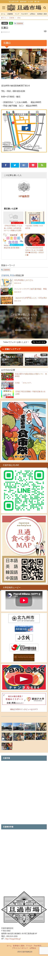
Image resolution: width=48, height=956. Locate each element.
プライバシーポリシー (20, 948)
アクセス (29, 946)
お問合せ (32, 14)
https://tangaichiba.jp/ (13, 939)
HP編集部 (24, 196)
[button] (3, 360)
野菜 (11, 23)
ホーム (3, 14)
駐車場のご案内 (42, 14)
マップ (17, 14)
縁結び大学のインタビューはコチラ (24, 709)
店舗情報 (10, 14)
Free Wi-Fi (24, 14)
